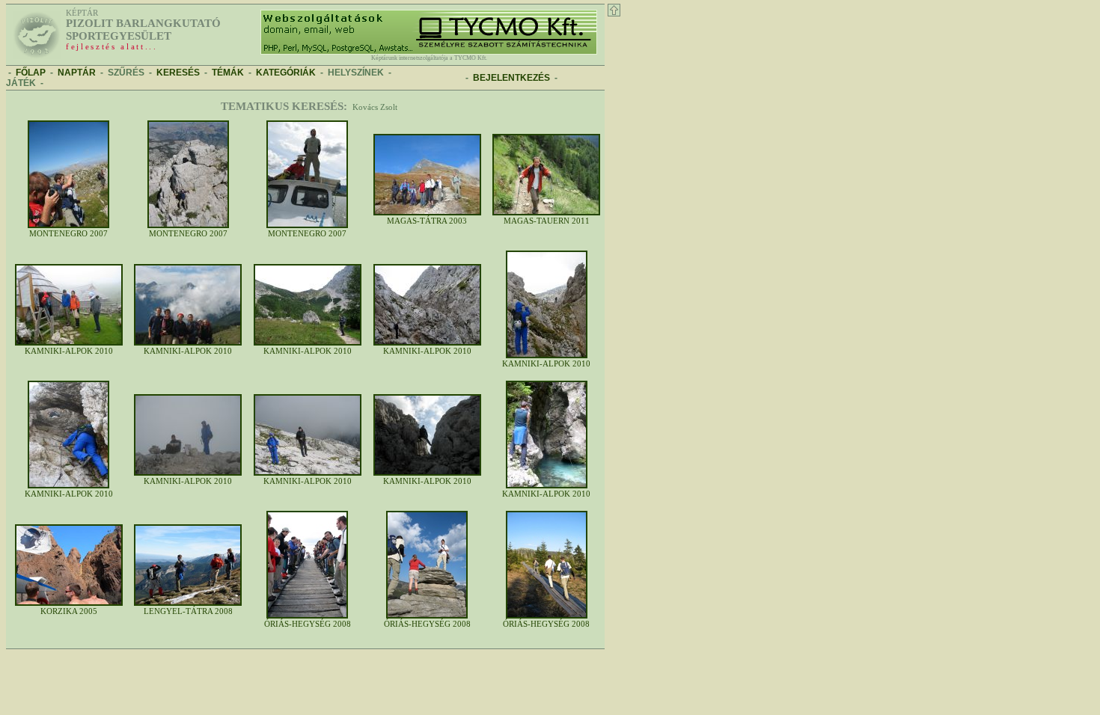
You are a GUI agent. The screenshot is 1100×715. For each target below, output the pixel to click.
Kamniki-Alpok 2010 (69, 351)
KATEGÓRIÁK (286, 72)
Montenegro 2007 (68, 234)
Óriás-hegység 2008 (307, 624)
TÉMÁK (228, 72)
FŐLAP (31, 72)
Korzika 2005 (68, 611)
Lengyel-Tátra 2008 (188, 611)
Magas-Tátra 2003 (427, 221)
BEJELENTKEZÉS (511, 78)
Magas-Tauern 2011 (547, 221)
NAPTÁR (77, 72)
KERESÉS (178, 72)
